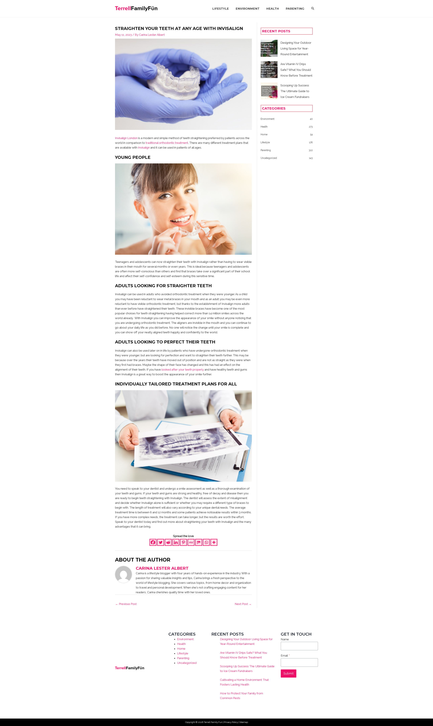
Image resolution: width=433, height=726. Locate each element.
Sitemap (244, 722)
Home (181, 648)
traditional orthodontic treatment (167, 142)
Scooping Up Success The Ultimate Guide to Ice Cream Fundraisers (294, 91)
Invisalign (143, 147)
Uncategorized (187, 663)
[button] (313, 8)
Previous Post (126, 604)
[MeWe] (191, 542)
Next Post (243, 604)
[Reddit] (168, 542)
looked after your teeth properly (183, 369)
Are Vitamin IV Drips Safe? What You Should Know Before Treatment (296, 69)
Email (285, 655)
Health (181, 644)
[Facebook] (153, 542)
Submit (288, 673)
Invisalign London (126, 138)
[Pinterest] (183, 542)
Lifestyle (182, 653)
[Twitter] (160, 542)
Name (285, 639)
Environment (185, 639)
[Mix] (198, 542)
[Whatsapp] (206, 542)
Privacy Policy (231, 722)
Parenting (183, 658)
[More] (213, 542)
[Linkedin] (175, 542)
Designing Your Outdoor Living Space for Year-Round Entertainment (295, 48)
